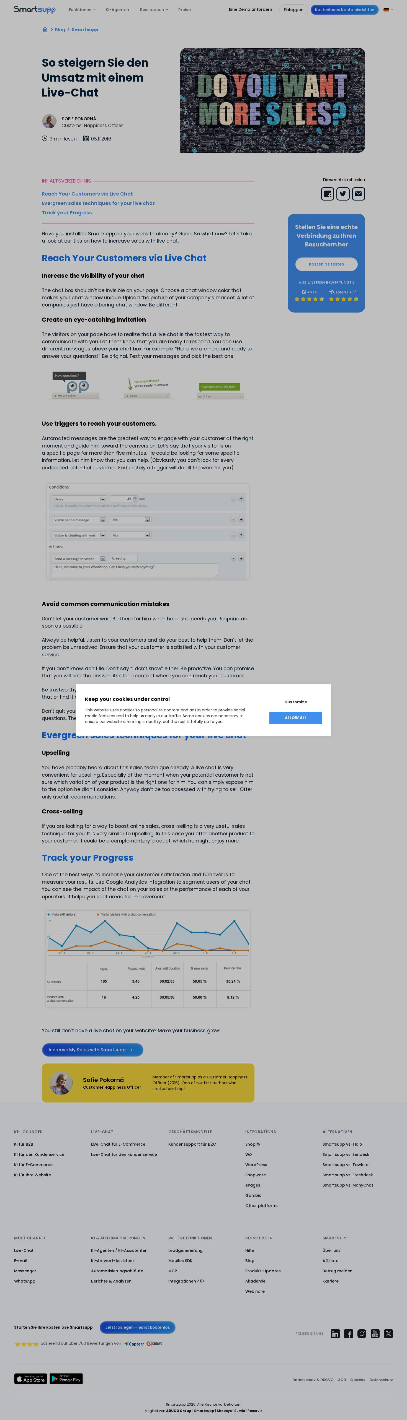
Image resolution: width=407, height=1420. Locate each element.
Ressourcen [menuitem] (152, 9)
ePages (252, 1185)
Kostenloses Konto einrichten (344, 9)
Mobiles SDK (180, 1260)
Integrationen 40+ (186, 1281)
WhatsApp (24, 1281)
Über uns (332, 1250)
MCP (172, 1271)
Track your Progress (67, 212)
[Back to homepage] (35, 12)
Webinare (255, 1291)
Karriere (331, 1281)
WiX (249, 1154)
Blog (60, 30)
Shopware (255, 1175)
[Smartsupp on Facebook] (348, 1333)
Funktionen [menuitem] (80, 9)
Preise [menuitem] (184, 9)
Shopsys (224, 1410)
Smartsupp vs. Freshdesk (348, 1175)
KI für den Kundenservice (39, 1154)
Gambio (253, 1195)
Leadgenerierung (185, 1250)
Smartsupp (85, 30)
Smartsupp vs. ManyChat (348, 1185)
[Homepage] (45, 29)
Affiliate (330, 1260)
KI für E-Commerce (33, 1164)
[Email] (358, 194)
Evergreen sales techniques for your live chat (98, 203)
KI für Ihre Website (32, 1175)
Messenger (25, 1271)
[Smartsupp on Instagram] (361, 1333)
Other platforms (262, 1205)
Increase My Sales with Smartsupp (87, 1050)
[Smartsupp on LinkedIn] (335, 1333)
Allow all (296, 718)
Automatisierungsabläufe (117, 1271)
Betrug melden (337, 1271)
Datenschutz (381, 1379)
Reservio (255, 1410)
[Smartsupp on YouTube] (375, 1333)
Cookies (357, 1379)
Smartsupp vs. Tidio (342, 1144)
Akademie (255, 1281)
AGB (342, 1379)
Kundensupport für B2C (192, 1144)
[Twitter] (343, 194)
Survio (239, 1410)
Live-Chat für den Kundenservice (124, 1154)
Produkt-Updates (263, 1271)
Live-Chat (24, 1250)
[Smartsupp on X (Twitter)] (388, 1333)
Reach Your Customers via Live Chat (87, 194)
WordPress (256, 1164)
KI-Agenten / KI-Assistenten (119, 1250)
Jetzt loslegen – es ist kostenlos (137, 1327)
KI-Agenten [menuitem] (117, 9)
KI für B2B (23, 1144)
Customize (295, 702)
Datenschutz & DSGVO (313, 1379)
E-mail (20, 1260)
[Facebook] (327, 194)
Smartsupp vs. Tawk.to (346, 1164)
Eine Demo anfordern (250, 9)
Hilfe (249, 1250)
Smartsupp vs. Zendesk (346, 1154)
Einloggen (293, 9)
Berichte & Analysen (111, 1281)
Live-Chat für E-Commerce (118, 1144)
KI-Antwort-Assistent (112, 1260)
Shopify (252, 1144)
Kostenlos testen (326, 264)
